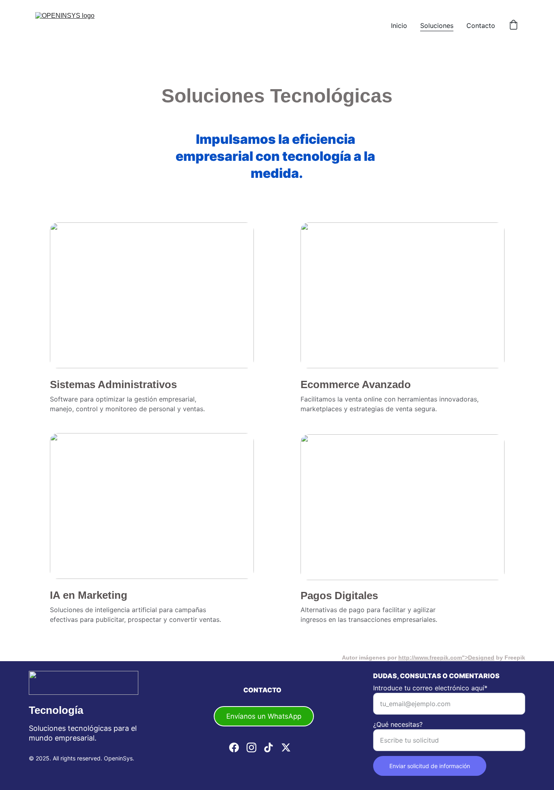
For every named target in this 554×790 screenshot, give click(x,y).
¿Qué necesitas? (398, 724)
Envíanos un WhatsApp (263, 716)
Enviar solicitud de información (429, 765)
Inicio (399, 25)
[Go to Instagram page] (251, 747)
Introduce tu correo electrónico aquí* (430, 688)
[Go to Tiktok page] (268, 747)
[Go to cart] (513, 25)
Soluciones (436, 25)
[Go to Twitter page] (286, 747)
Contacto (480, 25)
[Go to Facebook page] (234, 747)
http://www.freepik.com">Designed (446, 657)
